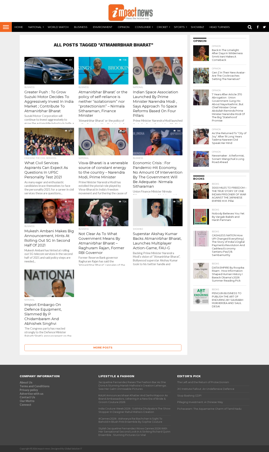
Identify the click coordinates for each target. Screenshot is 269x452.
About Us (26, 382)
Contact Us (27, 397)
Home (19, 27)
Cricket (162, 27)
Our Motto (27, 401)
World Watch (58, 27)
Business (80, 27)
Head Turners (220, 27)
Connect (25, 404)
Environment (102, 27)
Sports (179, 27)
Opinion (123, 27)
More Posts (102, 347)
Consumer (143, 27)
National (35, 27)
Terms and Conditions (34, 386)
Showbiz (197, 27)
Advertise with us (31, 393)
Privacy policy (29, 390)
